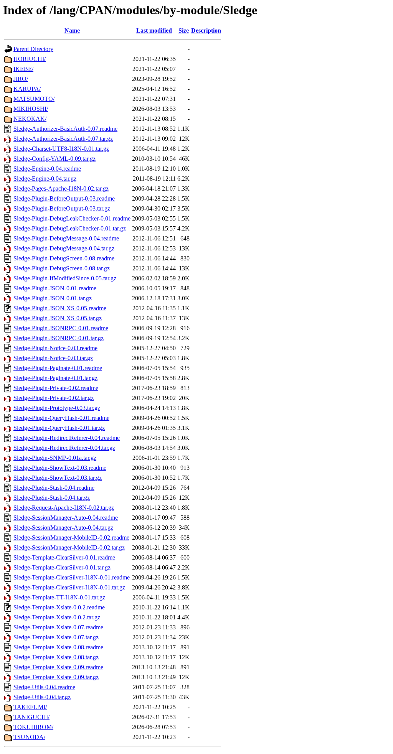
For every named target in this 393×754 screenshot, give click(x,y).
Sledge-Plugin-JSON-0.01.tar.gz (52, 298)
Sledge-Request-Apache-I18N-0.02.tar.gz (63, 507)
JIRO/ (20, 79)
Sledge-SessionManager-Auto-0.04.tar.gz (63, 527)
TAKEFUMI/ (30, 707)
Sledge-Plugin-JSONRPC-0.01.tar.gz (58, 338)
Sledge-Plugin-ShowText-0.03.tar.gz (57, 477)
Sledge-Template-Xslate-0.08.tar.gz (56, 657)
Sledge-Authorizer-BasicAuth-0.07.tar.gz (63, 138)
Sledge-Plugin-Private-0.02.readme (55, 388)
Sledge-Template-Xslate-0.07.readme (58, 627)
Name (72, 30)
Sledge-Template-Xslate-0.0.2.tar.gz (56, 617)
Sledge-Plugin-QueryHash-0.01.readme (61, 418)
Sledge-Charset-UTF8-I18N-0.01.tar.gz (61, 148)
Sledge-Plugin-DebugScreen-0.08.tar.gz (61, 268)
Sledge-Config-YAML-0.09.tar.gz (54, 158)
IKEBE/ (23, 69)
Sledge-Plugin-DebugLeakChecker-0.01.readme (71, 218)
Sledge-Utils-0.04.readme (44, 687)
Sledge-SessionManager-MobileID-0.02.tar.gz (69, 547)
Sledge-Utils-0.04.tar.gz (42, 697)
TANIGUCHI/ (31, 717)
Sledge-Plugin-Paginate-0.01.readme (57, 368)
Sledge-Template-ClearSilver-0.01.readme (64, 557)
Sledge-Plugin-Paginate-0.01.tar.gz (55, 378)
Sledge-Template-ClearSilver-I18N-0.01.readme (71, 577)
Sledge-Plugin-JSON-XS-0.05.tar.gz (57, 318)
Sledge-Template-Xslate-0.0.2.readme (59, 607)
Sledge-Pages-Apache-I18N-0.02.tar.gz (61, 188)
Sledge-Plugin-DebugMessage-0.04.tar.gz (63, 248)
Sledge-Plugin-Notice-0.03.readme (55, 348)
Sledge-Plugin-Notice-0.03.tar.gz (53, 358)
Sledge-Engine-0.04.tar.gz (44, 178)
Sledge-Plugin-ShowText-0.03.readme (59, 467)
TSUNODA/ (29, 737)
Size (183, 30)
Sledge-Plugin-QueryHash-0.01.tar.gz (59, 428)
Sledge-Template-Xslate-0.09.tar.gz (56, 677)
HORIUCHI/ (29, 59)
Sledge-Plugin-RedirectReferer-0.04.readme (66, 438)
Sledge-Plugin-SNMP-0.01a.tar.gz (54, 457)
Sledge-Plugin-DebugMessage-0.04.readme (66, 238)
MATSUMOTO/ (33, 98)
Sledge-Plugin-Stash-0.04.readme (53, 487)
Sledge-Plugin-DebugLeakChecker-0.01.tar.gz (69, 228)
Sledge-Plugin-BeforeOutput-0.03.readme (64, 198)
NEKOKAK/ (29, 118)
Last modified (154, 30)
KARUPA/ (27, 89)
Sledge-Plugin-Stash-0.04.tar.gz (51, 497)
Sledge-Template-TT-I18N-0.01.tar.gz (59, 597)
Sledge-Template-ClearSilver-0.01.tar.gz (62, 567)
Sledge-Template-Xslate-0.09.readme (58, 667)
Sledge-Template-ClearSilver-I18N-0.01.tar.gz (69, 587)
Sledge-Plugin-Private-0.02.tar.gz (53, 398)
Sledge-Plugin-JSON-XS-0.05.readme (59, 308)
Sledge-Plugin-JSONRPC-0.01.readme (60, 328)
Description (206, 30)
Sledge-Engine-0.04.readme (47, 168)
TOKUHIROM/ (33, 727)
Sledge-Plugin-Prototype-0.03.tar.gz (56, 408)
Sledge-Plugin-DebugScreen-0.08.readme (63, 258)
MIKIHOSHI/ (30, 108)
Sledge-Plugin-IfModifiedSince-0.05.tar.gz (64, 278)
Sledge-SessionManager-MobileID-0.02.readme (71, 537)
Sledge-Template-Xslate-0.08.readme (58, 647)
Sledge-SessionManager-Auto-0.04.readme (65, 517)
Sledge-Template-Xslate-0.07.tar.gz (56, 637)
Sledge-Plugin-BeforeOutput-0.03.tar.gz (61, 208)
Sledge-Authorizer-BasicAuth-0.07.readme (65, 128)
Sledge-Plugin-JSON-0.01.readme (54, 288)
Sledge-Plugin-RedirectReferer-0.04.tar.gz (64, 447)
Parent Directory (33, 49)
